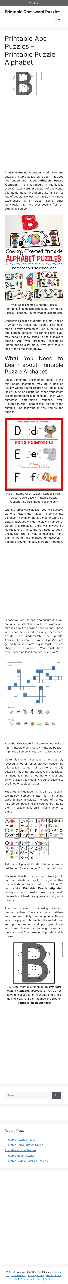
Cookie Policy (18, 1275)
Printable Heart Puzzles (20, 1155)
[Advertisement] (34, 134)
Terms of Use (53, 1275)
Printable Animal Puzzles (20, 1150)
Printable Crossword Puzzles (32, 11)
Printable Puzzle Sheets (20, 1139)
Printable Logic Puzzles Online (24, 1145)
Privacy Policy (36, 1275)
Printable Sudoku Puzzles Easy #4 (26, 1161)
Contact (48, 1279)
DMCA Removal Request (28, 1279)
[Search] (56, 1095)
